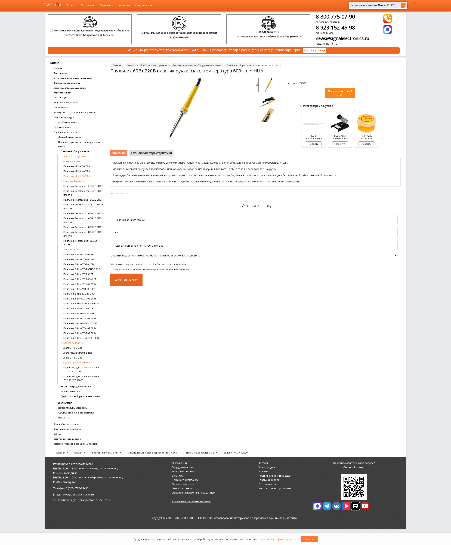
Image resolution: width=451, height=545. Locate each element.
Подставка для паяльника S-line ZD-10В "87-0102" (81, 378)
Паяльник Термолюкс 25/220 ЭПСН (83, 186)
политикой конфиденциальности (279, 539)
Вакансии (178, 475)
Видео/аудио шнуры (64, 117)
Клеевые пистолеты (72, 391)
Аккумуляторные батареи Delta (76, 412)
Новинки (58, 68)
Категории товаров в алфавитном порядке (75, 443)
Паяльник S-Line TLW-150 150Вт (81, 337)
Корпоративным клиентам (67, 83)
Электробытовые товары (66, 424)
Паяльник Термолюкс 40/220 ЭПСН (83, 199)
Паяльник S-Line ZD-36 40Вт (79, 308)
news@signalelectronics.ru (342, 38)
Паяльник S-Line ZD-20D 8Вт (79, 259)
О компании (106, 5)
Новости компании (184, 471)
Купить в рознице (314, 50)
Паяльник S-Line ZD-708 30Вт (79, 298)
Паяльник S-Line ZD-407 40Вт (79, 318)
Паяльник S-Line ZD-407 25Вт (79, 284)
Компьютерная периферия (67, 429)
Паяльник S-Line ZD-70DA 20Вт (80, 279)
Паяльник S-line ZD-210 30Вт (79, 293)
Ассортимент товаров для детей (70, 88)
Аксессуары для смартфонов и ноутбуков (74, 112)
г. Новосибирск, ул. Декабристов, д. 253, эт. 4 (81, 500)
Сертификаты (267, 484)
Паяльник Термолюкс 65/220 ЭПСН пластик (83, 220)
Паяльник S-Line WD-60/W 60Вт (80, 323)
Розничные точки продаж (274, 475)
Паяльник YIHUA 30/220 (76, 166)
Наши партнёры (182, 488)
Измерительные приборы (73, 407)
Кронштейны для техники (66, 122)
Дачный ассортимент (70, 137)
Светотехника (61, 107)
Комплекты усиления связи (67, 438)
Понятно (309, 539)
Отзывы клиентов (183, 484)
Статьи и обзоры (269, 480)
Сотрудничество (144, 5)
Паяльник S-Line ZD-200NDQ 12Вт (82, 269)
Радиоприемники (62, 92)
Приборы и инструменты (66, 132)
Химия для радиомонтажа (76, 386)
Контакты (124, 5)
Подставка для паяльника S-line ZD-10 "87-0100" (81, 369)
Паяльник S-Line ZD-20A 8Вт (79, 254)
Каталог (70, 5)
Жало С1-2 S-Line (72, 357)
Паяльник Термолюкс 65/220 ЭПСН (83, 213)
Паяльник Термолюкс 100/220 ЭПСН (80, 242)
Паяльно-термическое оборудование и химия (80, 144)
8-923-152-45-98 (335, 27)
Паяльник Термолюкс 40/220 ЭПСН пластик (83, 206)
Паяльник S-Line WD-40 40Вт (79, 313)
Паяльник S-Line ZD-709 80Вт (79, 333)
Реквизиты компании (185, 480)
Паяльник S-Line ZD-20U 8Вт (79, 264)
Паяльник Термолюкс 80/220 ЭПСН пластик (83, 233)
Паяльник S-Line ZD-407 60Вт (79, 328)
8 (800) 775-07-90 (77, 488)
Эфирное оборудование (66, 102)
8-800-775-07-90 (335, 16)
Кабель (57, 434)
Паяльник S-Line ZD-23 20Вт (79, 274)
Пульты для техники (63, 127)
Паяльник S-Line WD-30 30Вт (79, 288)
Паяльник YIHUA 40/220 (76, 171)
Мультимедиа (60, 97)
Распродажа (88, 5)
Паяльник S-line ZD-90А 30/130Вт (82, 303)
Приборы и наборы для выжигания (81, 396)
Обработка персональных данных (193, 492)
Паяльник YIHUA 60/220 (76, 176)
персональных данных (174, 264)
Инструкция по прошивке (274, 488)
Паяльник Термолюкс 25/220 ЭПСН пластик (83, 192)
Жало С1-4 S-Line (72, 347)
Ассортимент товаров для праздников (73, 78)
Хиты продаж (60, 73)
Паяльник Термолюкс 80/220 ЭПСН (83, 227)
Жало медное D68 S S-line (77, 352)
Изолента (63, 417)
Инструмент (65, 402)
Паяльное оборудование (75, 151)
